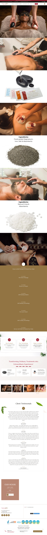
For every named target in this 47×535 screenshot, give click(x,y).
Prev (10, 393)
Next (37, 393)
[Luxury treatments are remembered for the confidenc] (37, 510)
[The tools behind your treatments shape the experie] (32, 510)
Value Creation (37, 343)
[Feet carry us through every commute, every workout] (43, 510)
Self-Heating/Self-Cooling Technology (41, 370)
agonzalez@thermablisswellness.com (27, 0)
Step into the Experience (37, 531)
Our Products (9, 343)
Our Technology (23, 343)
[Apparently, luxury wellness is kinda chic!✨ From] (26, 510)
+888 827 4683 (11, 494)
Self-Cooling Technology (25, 370)
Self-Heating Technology (9, 370)
